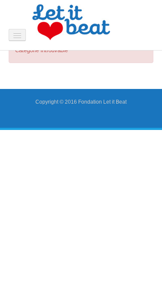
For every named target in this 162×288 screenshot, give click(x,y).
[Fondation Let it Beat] (71, 22)
